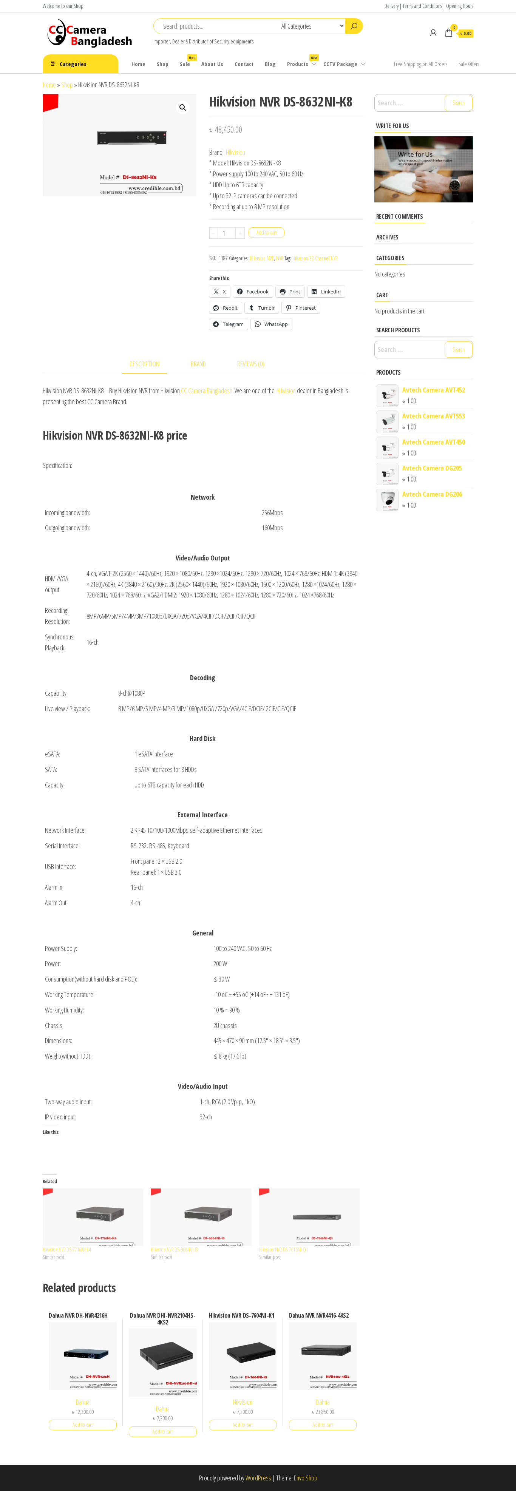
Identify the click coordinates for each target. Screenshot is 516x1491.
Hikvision (235, 152)
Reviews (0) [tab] (250, 363)
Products (302, 61)
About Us (212, 64)
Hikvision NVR (262, 258)
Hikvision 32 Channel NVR (315, 258)
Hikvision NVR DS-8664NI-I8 (174, 1249)
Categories (73, 64)
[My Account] (433, 32)
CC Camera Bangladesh (206, 390)
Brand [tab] (198, 363)
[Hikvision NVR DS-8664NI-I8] (201, 1217)
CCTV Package (340, 64)
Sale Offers (469, 64)
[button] (183, 107)
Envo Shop (305, 1477)
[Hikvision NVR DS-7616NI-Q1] (309, 1217)
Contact (244, 64)
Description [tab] (144, 363)
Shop (162, 64)
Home (138, 64)
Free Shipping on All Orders (420, 64)
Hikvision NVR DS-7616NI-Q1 (283, 1249)
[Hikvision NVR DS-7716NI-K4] (93, 1217)
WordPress (258, 1477)
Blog (270, 64)
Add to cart (266, 232)
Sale (188, 61)
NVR (279, 258)
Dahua (83, 1401)
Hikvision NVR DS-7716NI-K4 (67, 1249)
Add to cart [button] (83, 1424)
